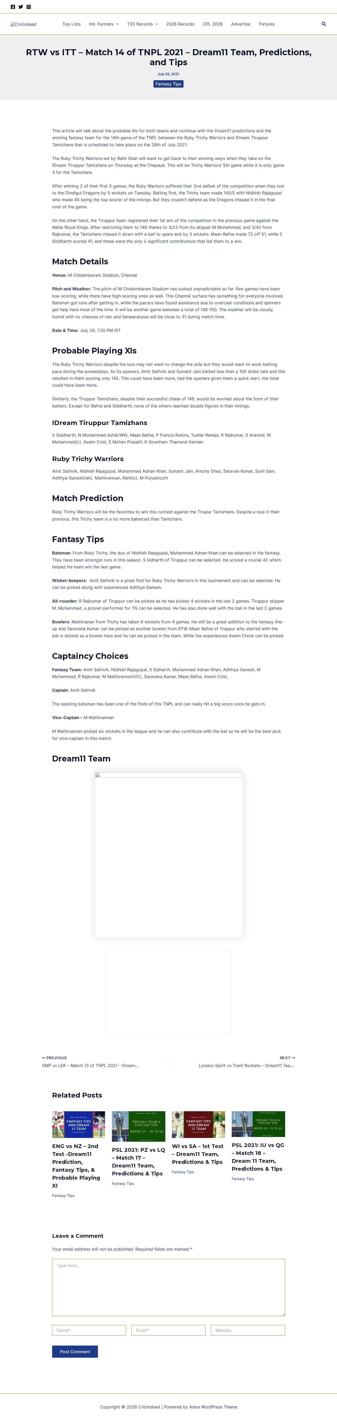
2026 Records (180, 24)
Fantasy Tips (168, 84)
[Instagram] (28, 6)
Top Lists (71, 24)
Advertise (240, 24)
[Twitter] (20, 6)
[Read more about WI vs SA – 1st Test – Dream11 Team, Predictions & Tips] (198, 1124)
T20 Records (140, 24)
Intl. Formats (101, 24)
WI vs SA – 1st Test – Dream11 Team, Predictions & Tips (198, 1154)
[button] (116, 23)
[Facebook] (13, 6)
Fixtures (267, 24)
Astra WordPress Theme (213, 1406)
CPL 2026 (213, 24)
